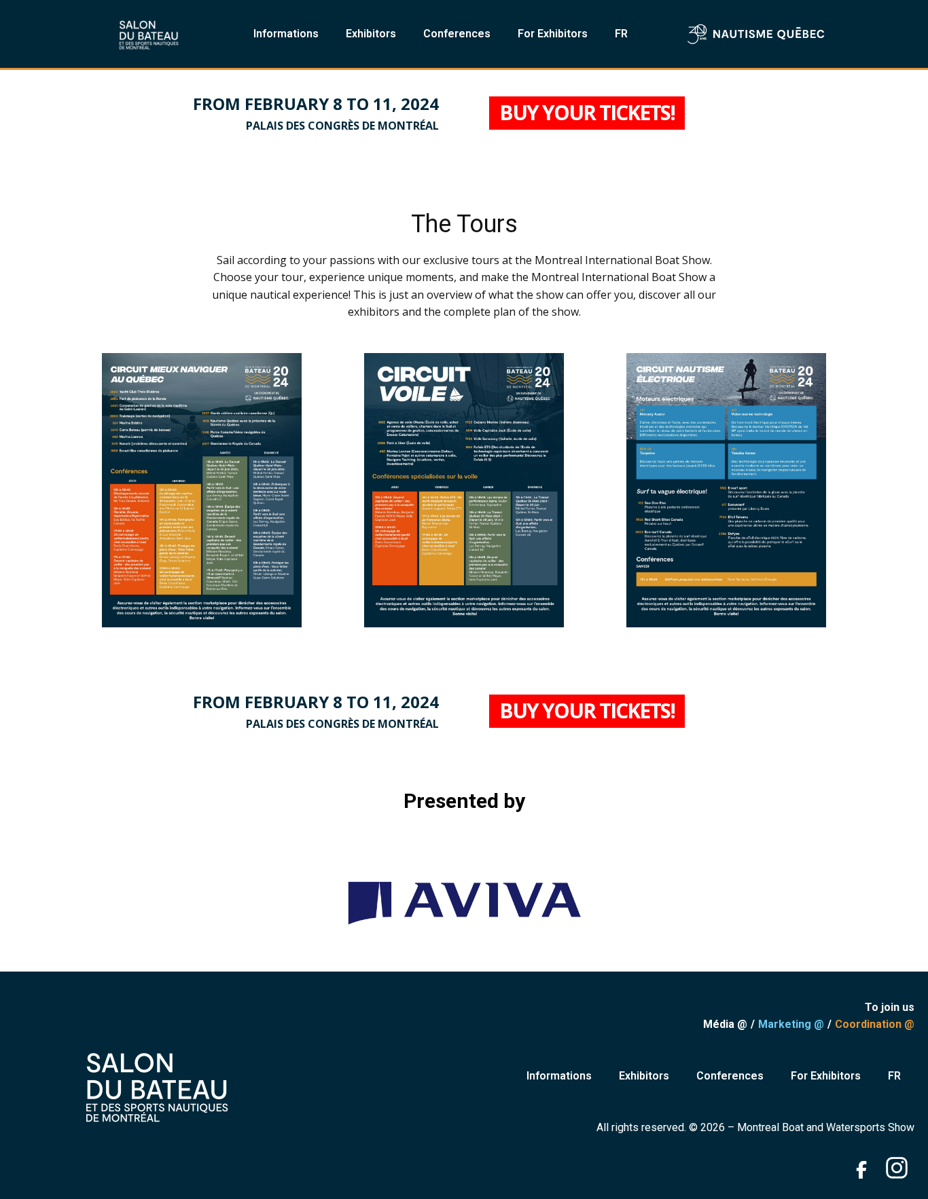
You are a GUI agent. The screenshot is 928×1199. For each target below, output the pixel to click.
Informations (286, 33)
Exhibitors (371, 33)
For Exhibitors (553, 33)
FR (621, 33)
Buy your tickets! (587, 112)
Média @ (725, 1024)
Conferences (456, 33)
